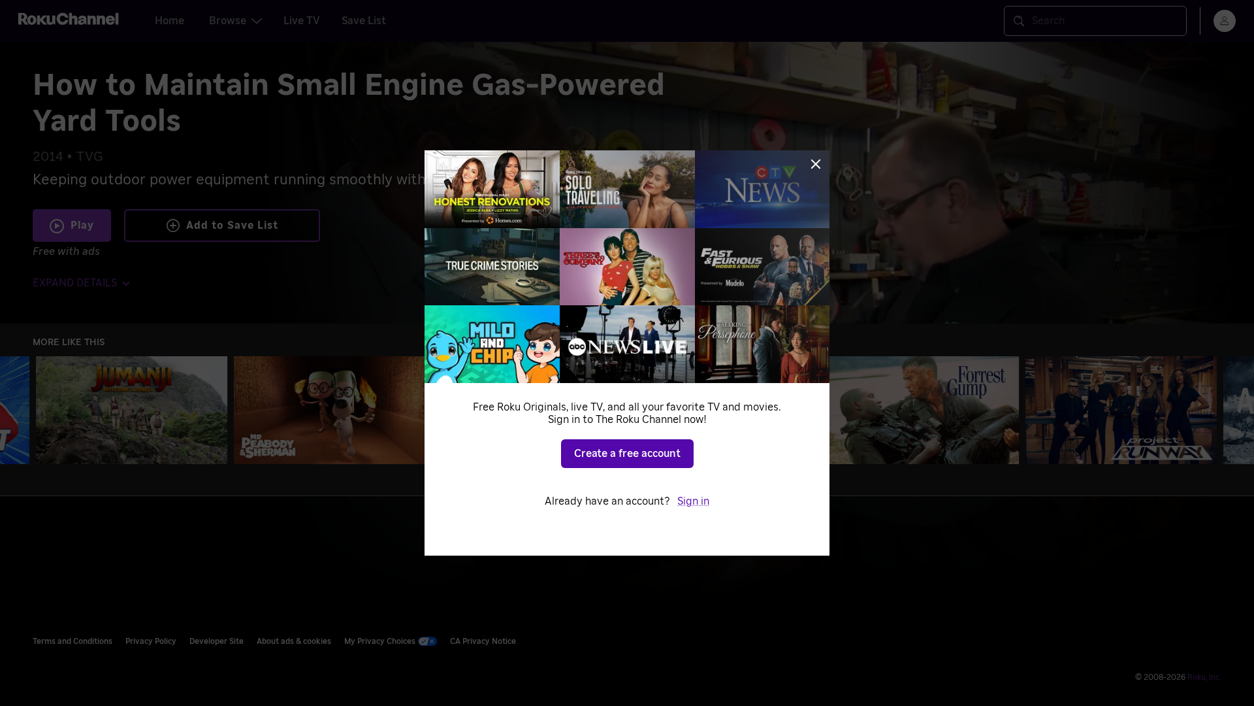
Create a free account (627, 453)
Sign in (693, 501)
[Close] (815, 164)
